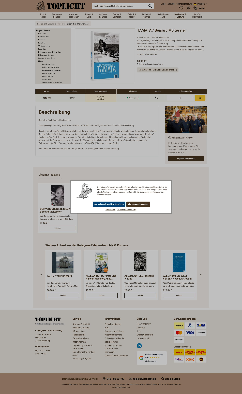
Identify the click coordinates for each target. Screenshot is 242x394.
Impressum (110, 209)
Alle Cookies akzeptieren (138, 204)
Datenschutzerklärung (127, 209)
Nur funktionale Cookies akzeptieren (109, 204)
